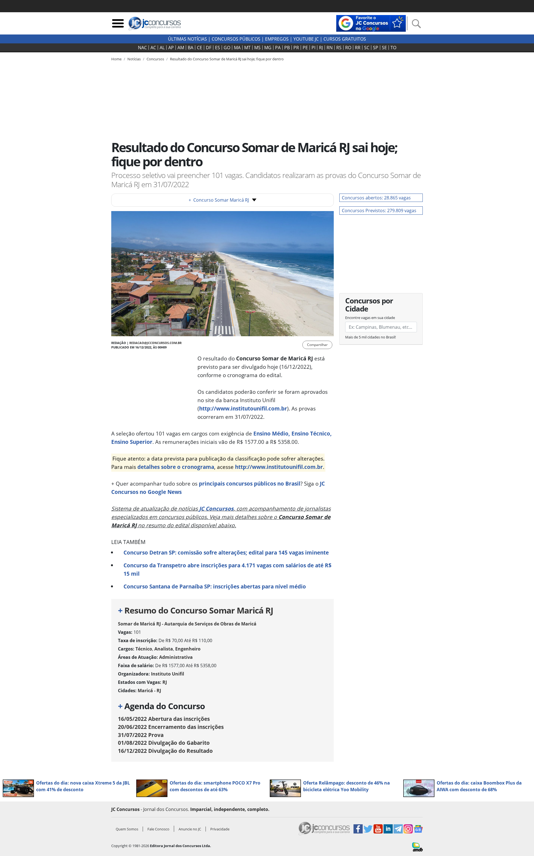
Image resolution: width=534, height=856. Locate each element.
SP (375, 47)
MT (247, 47)
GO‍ (227, 47)
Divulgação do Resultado (165, 750)
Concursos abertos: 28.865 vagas (376, 198)
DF (208, 47)
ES (217, 47)
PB (287, 47)
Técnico (143, 649)
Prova (141, 735)
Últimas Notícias (187, 39)
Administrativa (176, 657)
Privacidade (219, 829)
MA (237, 47)
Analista (163, 649)
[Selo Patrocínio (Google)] (371, 23)
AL (162, 47)
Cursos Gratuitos (344, 39)
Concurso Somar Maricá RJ (219, 200)
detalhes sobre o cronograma (175, 467)
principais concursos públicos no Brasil (249, 483)
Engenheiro (188, 649)
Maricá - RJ (149, 690)
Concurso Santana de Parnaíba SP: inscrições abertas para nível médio (214, 586)
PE (305, 47)
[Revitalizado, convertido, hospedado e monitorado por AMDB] (417, 846)
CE (199, 47)
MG (267, 47)
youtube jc (306, 39)
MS (257, 47)
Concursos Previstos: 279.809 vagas (379, 210)
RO (348, 47)
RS (339, 47)
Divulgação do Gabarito (164, 742)
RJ (321, 47)
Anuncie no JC (190, 829)
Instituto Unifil (167, 674)
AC (153, 47)
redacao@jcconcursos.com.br (155, 343)
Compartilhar (317, 344)
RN (330, 47)
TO (393, 47)
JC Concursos (216, 508)
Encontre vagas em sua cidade (370, 317)
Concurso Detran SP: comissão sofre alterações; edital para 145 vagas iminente (226, 552)
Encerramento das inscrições (171, 727)
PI (313, 47)
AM (180, 47)
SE (384, 47)
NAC (142, 47)
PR (296, 47)
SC (366, 47)
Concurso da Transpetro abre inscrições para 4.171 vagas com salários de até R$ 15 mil (227, 569)
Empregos (277, 39)
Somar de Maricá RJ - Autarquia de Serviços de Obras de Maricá (187, 624)
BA (190, 47)
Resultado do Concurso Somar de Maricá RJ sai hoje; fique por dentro (227, 58)
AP (171, 47)
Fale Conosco (158, 829)
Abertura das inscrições (164, 719)
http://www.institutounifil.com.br (243, 408)
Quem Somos (127, 829)
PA (278, 47)
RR (357, 47)
